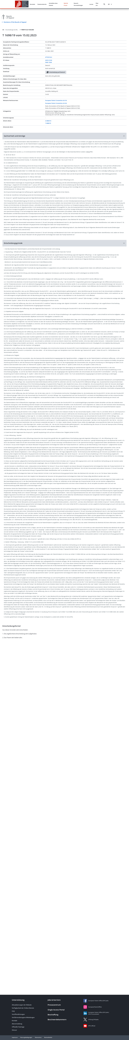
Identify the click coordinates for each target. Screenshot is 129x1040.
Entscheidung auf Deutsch (57, 72)
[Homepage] (3, 29)
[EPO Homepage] (22, 4)
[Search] (104, 4)
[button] (64, 136)
